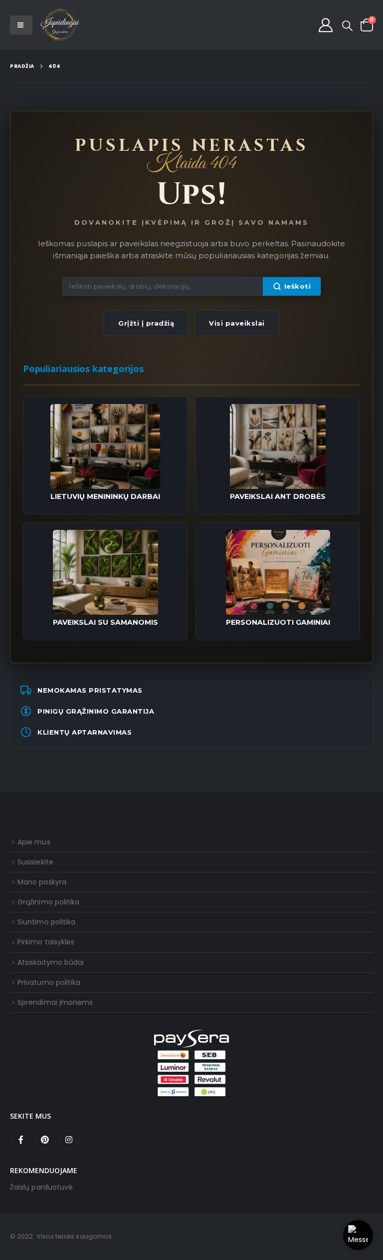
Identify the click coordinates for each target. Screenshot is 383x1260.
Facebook (21, 1140)
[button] (347, 25)
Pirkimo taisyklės (45, 942)
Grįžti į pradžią (146, 323)
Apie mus (33, 842)
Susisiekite (35, 862)
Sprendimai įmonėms (55, 1002)
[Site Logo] (60, 24)
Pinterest (45, 1140)
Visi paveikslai (237, 323)
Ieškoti (297, 286)
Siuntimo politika (46, 922)
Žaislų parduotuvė (41, 1187)
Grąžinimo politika (48, 902)
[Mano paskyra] (325, 25)
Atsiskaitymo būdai (50, 962)
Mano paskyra (41, 882)
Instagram (69, 1140)
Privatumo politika (48, 982)
